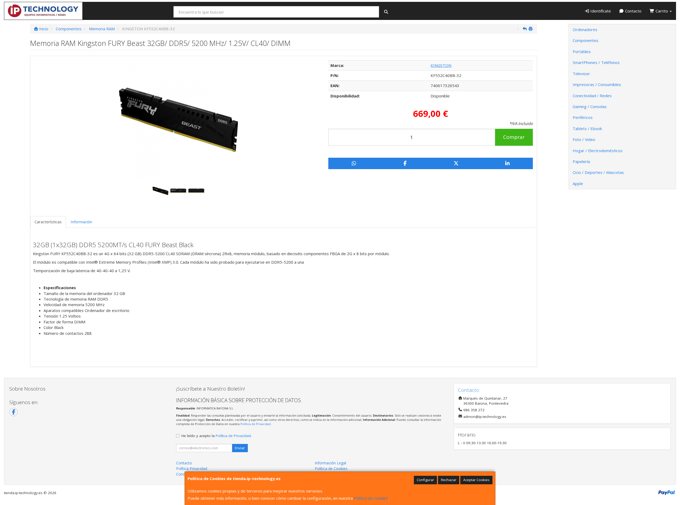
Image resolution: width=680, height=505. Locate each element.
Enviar (240, 448)
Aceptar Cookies (476, 479)
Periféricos (583, 117)
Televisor (581, 73)
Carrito (661, 11)
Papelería (581, 161)
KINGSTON (441, 65)
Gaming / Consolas (590, 106)
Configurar (425, 479)
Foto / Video (584, 139)
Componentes (585, 40)
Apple (578, 183)
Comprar (514, 137)
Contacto (632, 11)
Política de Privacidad (255, 424)
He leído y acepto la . (216, 435)
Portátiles (582, 51)
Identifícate (600, 11)
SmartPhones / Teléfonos (596, 62)
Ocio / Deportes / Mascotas (598, 172)
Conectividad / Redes (592, 95)
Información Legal (330, 462)
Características (48, 221)
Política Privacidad (191, 468)
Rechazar (448, 479)
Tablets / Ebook (587, 128)
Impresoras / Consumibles (597, 84)
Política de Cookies (371, 498)
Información (81, 221)
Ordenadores (585, 29)
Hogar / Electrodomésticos (598, 150)
